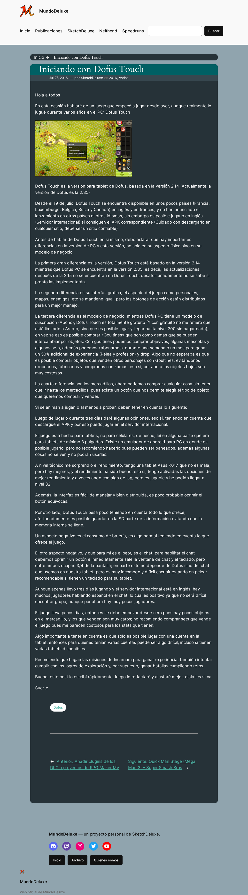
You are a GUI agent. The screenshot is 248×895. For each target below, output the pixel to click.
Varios (123, 78)
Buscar (213, 31)
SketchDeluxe (92, 78)
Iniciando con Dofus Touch (91, 69)
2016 (113, 78)
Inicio (57, 860)
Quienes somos (106, 860)
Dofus (58, 707)
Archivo (77, 860)
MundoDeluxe (54, 11)
